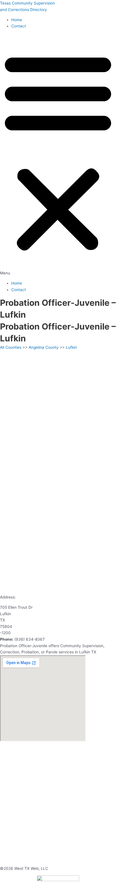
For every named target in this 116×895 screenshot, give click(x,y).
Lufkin (71, 347)
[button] (58, 154)
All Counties (10, 347)
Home (16, 20)
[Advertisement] (58, 411)
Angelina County (44, 347)
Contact (18, 26)
